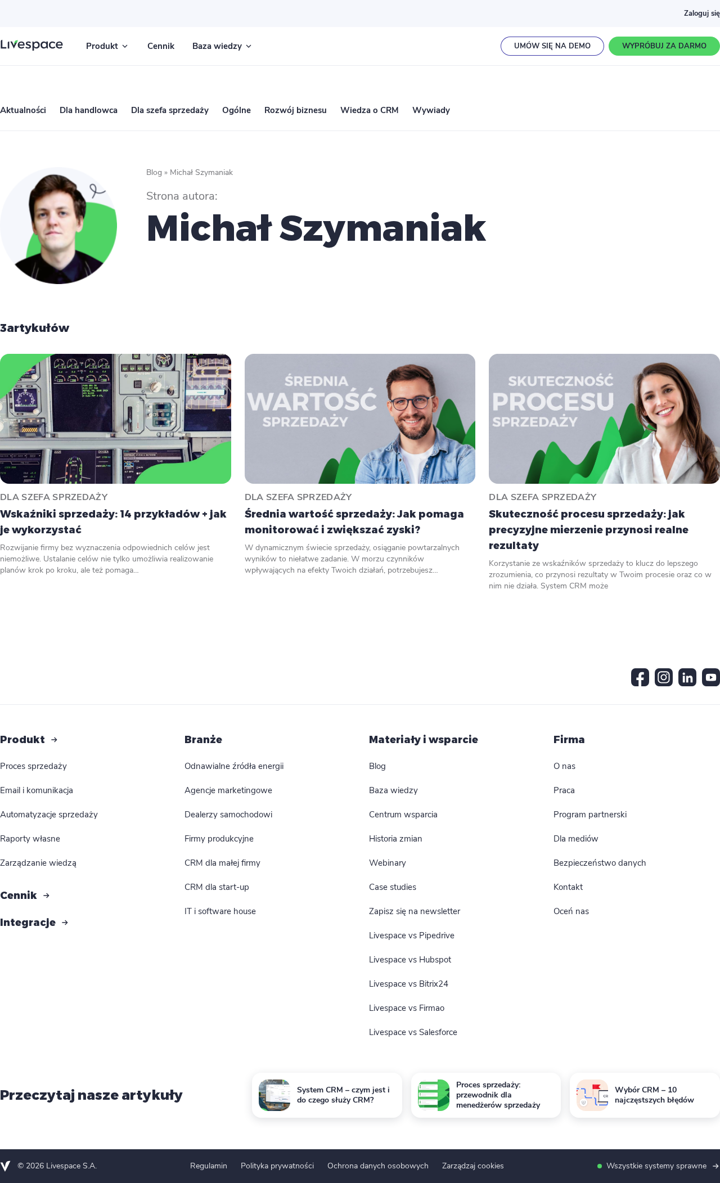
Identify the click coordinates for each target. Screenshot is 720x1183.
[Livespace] (32, 46)
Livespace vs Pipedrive (411, 935)
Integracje (28, 922)
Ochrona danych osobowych (378, 1165)
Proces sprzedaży (33, 766)
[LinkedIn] (687, 677)
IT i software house (220, 911)
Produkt (102, 46)
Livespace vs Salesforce (413, 1032)
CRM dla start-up (216, 887)
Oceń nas (571, 911)
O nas (564, 766)
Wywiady (431, 110)
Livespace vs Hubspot (410, 959)
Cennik (160, 46)
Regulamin (208, 1165)
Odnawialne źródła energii (234, 766)
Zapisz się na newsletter (414, 911)
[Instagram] (664, 677)
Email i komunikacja (36, 790)
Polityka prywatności (277, 1165)
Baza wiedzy (217, 46)
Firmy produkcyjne (219, 838)
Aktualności (23, 110)
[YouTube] (711, 677)
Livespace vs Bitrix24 (408, 983)
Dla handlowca (89, 110)
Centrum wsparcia (403, 814)
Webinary (387, 863)
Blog (154, 172)
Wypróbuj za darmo (664, 46)
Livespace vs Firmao (406, 1008)
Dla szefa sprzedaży (170, 110)
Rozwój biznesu (295, 110)
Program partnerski (590, 814)
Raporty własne (30, 838)
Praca (564, 790)
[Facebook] (640, 677)
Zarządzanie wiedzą (38, 863)
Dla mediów (576, 838)
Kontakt (568, 887)
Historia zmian (395, 838)
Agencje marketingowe (228, 790)
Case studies (392, 887)
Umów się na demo (552, 46)
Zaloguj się (702, 13)
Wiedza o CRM (369, 110)
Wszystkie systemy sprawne (656, 1165)
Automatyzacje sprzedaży (49, 814)
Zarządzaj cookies (473, 1165)
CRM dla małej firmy (222, 863)
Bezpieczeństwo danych (600, 863)
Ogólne (236, 110)
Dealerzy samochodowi (228, 814)
